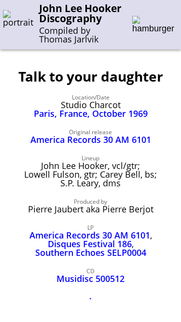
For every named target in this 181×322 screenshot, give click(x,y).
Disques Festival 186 (90, 244)
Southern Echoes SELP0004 (90, 252)
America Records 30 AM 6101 (90, 139)
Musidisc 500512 (90, 278)
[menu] (153, 25)
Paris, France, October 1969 (91, 113)
